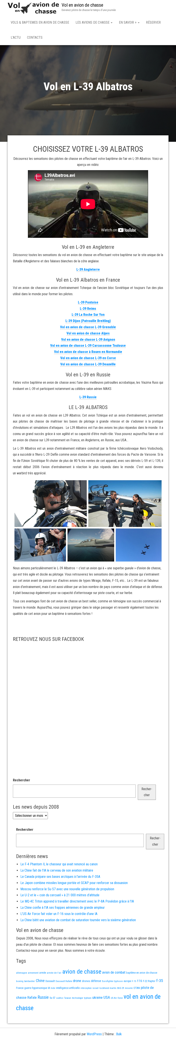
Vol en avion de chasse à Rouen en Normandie (88, 352)
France (19, 988)
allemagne (21, 972)
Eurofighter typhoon (112, 981)
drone (77, 981)
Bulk (119, 1034)
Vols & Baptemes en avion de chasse (40, 22)
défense (96, 981)
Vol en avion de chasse (82, 5)
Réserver (153, 22)
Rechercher (21, 780)
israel (96, 988)
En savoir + (128, 22)
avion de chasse (81, 971)
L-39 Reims (88, 309)
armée (42, 972)
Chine (40, 980)
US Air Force (117, 998)
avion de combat (113, 972)
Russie (43, 997)
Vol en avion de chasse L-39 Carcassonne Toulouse (88, 346)
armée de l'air (54, 972)
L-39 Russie (88, 397)
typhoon (87, 998)
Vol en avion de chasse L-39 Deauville (88, 364)
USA (106, 997)
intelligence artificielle (68, 988)
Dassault (50, 981)
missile (129, 988)
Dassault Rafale (64, 981)
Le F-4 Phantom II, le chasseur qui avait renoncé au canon (59, 864)
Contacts (34, 37)
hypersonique (39, 988)
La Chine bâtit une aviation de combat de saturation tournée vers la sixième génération (78, 920)
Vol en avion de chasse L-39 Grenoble (88, 327)
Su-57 (52, 997)
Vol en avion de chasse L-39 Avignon (88, 339)
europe (127, 981)
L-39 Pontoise (88, 302)
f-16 (139, 981)
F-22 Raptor (149, 981)
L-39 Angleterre (88, 269)
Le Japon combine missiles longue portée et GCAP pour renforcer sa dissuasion (74, 883)
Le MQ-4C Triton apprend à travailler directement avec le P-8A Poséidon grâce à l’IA (77, 901)
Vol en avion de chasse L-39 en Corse (88, 358)
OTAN (137, 988)
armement (33, 972)
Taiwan (67, 998)
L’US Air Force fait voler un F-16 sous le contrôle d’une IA (58, 914)
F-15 (134, 981)
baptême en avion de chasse (141, 972)
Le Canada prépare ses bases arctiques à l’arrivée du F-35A (60, 877)
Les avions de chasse (93, 22)
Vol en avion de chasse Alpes (88, 333)
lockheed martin (107, 988)
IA (49, 988)
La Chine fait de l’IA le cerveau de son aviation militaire (56, 870)
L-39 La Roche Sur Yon (88, 315)
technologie (77, 998)
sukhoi (59, 997)
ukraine (97, 997)
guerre (27, 988)
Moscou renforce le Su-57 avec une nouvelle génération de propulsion (67, 889)
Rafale (32, 997)
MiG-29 (120, 988)
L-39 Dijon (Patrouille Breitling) (88, 321)
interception (86, 988)
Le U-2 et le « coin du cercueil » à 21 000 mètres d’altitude (59, 895)
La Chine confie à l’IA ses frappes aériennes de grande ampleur (62, 908)
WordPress (94, 1034)
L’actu (16, 37)
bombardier (29, 981)
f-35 (159, 980)
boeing (19, 981)
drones (86, 981)
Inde (53, 988)
